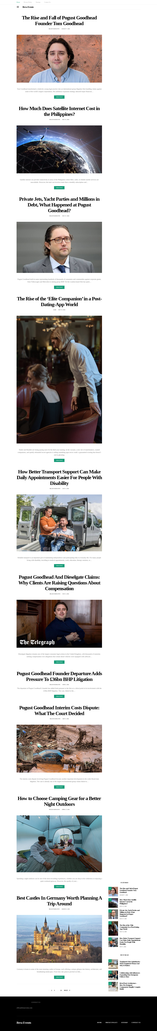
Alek (54, 309)
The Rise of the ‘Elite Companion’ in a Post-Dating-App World (59, 301)
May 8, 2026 (66, 718)
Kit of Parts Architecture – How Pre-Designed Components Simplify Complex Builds (130, 986)
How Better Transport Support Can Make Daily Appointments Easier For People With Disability (59, 477)
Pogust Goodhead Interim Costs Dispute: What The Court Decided (59, 710)
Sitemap (38, 2)
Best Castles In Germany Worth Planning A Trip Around (59, 900)
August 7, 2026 (66, 28)
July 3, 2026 (65, 488)
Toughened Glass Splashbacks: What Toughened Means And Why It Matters (130, 963)
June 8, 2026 (65, 684)
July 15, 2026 (61, 309)
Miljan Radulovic (54, 28)
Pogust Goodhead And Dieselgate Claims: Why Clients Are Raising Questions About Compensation (59, 582)
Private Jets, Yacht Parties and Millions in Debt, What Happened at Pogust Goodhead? (59, 204)
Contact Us (47, 2)
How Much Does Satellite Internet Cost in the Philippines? (59, 111)
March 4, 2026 (66, 909)
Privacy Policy (28, 2)
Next (66, 990)
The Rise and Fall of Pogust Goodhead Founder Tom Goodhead (59, 20)
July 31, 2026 (65, 119)
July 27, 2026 (65, 215)
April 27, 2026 (66, 809)
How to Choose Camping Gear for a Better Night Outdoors (59, 801)
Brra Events (28, 7)
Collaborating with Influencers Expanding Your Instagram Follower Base (130, 975)
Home (18, 2)
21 (61, 990)
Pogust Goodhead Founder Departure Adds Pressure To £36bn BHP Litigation (59, 676)
